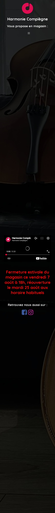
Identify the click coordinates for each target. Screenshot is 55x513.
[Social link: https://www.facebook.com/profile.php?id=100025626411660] (24, 312)
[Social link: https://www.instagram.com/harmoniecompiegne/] (31, 312)
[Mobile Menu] (29, 33)
